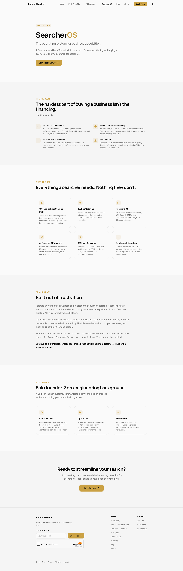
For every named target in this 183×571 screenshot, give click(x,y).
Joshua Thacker (36, 3)
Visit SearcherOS (47, 63)
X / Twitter (141, 525)
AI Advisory (115, 521)
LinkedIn (140, 521)
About (126, 4)
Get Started (89, 488)
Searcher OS (107, 4)
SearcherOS (142, 529)
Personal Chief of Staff (120, 525)
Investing (114, 541)
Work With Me (74, 4)
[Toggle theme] (153, 4)
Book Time (140, 4)
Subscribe (74, 536)
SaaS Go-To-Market (119, 529)
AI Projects (90, 4)
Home (61, 4)
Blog (118, 4)
